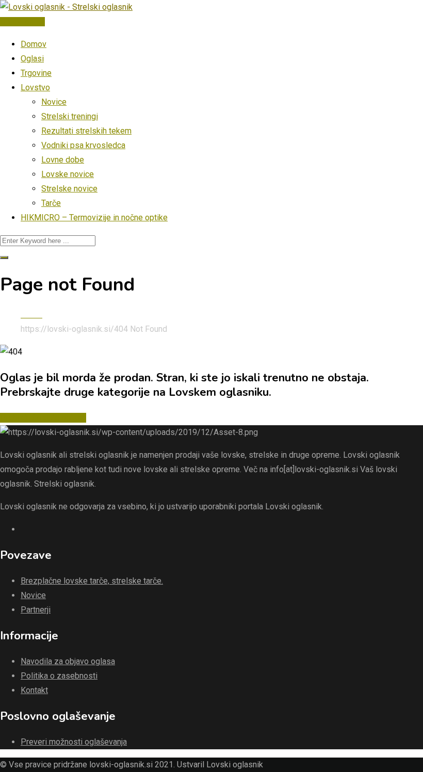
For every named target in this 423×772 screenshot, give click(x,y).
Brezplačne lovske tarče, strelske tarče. (92, 581)
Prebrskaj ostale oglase (43, 418)
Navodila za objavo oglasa (68, 661)
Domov (33, 44)
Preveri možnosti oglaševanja (74, 742)
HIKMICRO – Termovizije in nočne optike (94, 217)
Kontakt (34, 690)
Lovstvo (35, 87)
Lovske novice (67, 174)
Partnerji (36, 610)
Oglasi (32, 58)
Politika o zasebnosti (59, 676)
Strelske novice (69, 189)
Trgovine (36, 73)
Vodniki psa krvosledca (83, 145)
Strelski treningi (69, 116)
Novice (54, 102)
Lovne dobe (62, 160)
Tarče (51, 203)
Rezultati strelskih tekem (86, 131)
